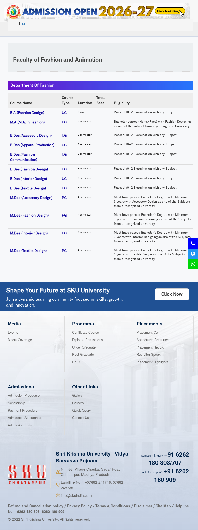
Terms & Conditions (113, 505)
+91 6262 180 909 (171, 475)
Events (13, 332)
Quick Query (81, 410)
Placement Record (150, 347)
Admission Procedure (24, 395)
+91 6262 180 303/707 (168, 458)
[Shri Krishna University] (27, 475)
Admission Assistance (24, 417)
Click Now (172, 294)
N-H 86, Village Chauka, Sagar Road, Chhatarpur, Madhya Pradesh (91, 472)
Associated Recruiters (153, 339)
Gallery (77, 395)
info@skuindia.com (76, 495)
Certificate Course (85, 332)
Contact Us (80, 417)
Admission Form (20, 425)
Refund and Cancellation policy (35, 505)
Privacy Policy (79, 505)
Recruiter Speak (149, 354)
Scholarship (16, 402)
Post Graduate (83, 354)
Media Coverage (20, 339)
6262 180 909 (53, 511)
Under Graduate (84, 347)
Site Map (163, 505)
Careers (78, 402)
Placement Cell (148, 332)
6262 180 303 (28, 511)
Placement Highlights (152, 361)
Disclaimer (143, 505)
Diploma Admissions (87, 339)
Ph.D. (76, 361)
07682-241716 (98, 482)
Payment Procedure (22, 410)
